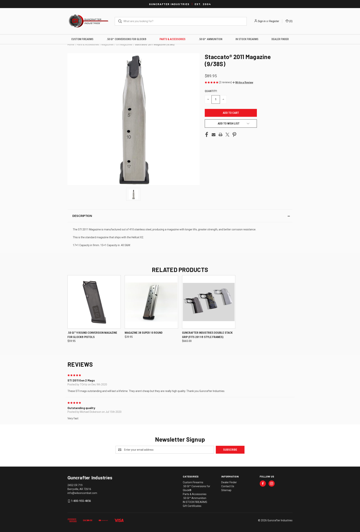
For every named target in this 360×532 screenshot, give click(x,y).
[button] (242, 82)
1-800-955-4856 (81, 501)
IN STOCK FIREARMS (247, 39)
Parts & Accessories (172, 39)
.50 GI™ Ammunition (210, 39)
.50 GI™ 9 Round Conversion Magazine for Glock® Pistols (92, 335)
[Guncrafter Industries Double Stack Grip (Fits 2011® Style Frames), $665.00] (209, 302)
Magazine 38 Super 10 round (144, 332)
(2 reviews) (225, 82)
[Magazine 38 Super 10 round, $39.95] (151, 302)
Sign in (262, 21)
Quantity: (211, 91)
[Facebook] (206, 134)
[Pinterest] (234, 134)
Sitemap (226, 490)
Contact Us (227, 486)
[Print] (220, 134)
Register (274, 21)
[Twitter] (227, 134)
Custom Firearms (82, 39)
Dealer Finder (280, 39)
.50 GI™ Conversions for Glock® (126, 39)
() (290, 21)
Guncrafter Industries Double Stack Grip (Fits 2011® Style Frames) (207, 335)
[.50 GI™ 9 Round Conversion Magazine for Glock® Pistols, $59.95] (94, 302)
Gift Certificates (192, 505)
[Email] (213, 134)
